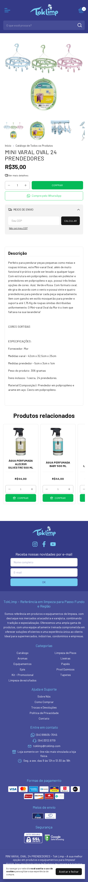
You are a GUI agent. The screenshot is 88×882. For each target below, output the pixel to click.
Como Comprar (44, 702)
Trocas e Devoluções (44, 707)
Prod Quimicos (65, 669)
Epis (22, 669)
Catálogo (22, 653)
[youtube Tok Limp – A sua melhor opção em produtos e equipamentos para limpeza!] (53, 544)
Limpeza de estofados (22, 680)
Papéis (65, 664)
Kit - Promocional (22, 675)
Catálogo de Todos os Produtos (34, 145)
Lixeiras (65, 658)
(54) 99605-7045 (46, 735)
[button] (44, 195)
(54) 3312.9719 (46, 740)
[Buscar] (79, 25)
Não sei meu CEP (18, 228)
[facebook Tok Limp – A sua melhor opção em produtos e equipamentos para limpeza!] (44, 544)
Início (8, 145)
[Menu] (8, 10)
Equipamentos (23, 664)
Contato (44, 718)
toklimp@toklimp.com (46, 746)
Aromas (22, 658)
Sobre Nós (44, 696)
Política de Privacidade (44, 713)
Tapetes (65, 675)
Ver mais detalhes (18, 175)
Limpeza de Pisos (65, 653)
